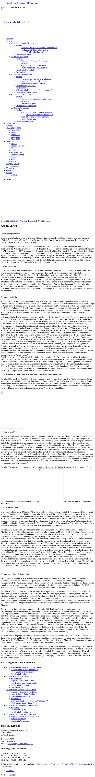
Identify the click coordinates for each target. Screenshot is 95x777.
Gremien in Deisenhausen (21, 696)
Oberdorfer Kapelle (18, 710)
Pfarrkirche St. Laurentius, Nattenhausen (22, 705)
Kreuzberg (15, 707)
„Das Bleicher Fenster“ (25, 672)
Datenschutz (55, 764)
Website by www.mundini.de (81, 764)
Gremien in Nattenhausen (21, 712)
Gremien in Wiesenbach (20, 721)
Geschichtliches (17, 687)
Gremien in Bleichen (19, 674)
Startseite (14, 221)
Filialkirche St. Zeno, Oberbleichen (24, 670)
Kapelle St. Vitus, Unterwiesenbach (25, 716)
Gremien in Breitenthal (20, 685)
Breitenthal (32, 221)
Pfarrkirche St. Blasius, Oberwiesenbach (21, 714)
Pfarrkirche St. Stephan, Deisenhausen (21, 690)
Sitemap (65, 764)
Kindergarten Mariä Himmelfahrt (24, 703)
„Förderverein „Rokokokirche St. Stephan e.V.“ (29, 701)
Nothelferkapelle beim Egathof (23, 694)
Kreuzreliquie (16, 678)
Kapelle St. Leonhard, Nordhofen (24, 692)
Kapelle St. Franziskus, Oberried (23, 681)
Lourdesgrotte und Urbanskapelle (24, 683)
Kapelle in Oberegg (18, 719)
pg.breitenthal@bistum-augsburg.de (19, 744)
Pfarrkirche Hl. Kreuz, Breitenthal (19, 676)
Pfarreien (23, 221)
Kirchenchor (16, 699)
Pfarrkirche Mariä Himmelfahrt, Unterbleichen (24, 667)
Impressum (44, 764)
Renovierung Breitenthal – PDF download (22, 3)
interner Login (6, 766)
